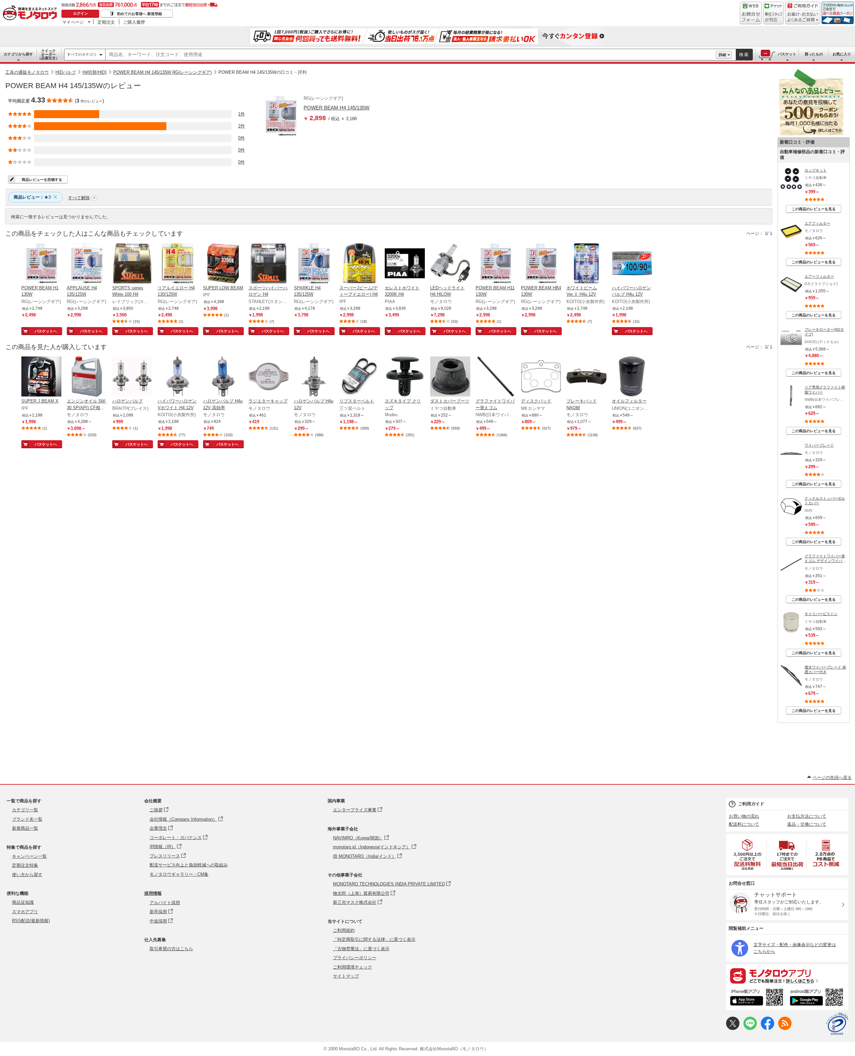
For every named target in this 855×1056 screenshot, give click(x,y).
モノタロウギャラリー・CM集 (179, 874)
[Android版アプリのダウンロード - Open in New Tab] (817, 998)
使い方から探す (27, 874)
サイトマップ (346, 976)
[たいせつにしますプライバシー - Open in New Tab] (837, 1024)
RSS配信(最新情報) (31, 920)
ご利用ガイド (751, 803)
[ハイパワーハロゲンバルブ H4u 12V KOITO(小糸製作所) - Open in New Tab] (632, 264)
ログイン (80, 13)
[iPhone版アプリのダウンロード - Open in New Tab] (756, 998)
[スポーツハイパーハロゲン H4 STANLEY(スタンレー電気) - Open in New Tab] (268, 264)
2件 (241, 125)
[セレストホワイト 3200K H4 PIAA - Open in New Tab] (405, 264)
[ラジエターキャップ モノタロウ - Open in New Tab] (268, 377)
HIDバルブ (65, 72)
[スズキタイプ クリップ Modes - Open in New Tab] (405, 377)
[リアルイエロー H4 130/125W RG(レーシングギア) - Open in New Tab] (178, 264)
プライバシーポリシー (354, 957)
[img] (31, 13)
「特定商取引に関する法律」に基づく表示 (374, 939)
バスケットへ (46, 331)
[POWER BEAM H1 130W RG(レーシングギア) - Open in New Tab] (41, 264)
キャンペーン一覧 (29, 856)
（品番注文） (48, 54)
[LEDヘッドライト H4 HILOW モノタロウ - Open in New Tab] (450, 264)
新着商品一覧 (25, 828)
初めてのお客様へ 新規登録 (139, 14)
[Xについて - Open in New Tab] (732, 1028)
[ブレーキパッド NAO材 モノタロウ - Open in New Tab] (586, 377)
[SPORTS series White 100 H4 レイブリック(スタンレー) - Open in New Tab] (132, 264)
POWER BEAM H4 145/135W (336, 107)
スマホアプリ (25, 911)
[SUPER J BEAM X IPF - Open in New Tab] (41, 377)
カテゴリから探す (18, 54)
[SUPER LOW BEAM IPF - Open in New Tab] (223, 264)
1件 (241, 113)
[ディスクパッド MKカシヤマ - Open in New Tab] (541, 377)
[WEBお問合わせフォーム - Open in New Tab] (751, 13)
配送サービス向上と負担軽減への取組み (189, 864)
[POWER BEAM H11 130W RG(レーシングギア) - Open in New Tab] (496, 264)
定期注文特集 (25, 865)
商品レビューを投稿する (42, 180)
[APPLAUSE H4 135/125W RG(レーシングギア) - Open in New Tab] (87, 264)
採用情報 (153, 893)
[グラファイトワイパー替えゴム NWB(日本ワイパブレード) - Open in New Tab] (496, 377)
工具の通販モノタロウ (27, 72)
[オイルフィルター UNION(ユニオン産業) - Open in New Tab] (632, 377)
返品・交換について (806, 824)
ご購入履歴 (134, 22)
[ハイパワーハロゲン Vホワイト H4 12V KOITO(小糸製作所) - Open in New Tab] (178, 377)
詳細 (722, 55)
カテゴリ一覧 (25, 809)
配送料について (744, 824)
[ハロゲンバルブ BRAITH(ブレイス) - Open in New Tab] (132, 377)
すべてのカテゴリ (82, 54)
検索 (744, 54)
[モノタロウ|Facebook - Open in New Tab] (767, 1028)
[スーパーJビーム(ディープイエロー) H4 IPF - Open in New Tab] (359, 264)
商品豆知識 (23, 902)
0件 (241, 138)
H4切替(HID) (94, 72)
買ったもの (814, 54)
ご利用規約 (344, 930)
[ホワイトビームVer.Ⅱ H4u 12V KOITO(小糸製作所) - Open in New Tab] (586, 264)
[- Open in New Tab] (748, 854)
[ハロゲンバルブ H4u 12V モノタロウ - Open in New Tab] (314, 377)
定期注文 (106, 22)
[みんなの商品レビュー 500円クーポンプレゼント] (811, 134)
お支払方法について (806, 816)
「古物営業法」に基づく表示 (361, 948)
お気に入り (842, 54)
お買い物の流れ (744, 816)
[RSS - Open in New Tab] (785, 1028)
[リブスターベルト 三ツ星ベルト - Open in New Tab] (359, 377)
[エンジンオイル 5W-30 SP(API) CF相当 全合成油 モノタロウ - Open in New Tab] (87, 377)
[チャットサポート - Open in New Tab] (773, 13)
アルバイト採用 (165, 902)
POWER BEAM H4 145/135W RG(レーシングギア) (162, 72)
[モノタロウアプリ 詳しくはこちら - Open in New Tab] (787, 976)
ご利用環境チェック (352, 967)
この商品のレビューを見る (814, 209)
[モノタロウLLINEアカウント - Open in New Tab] (750, 1028)
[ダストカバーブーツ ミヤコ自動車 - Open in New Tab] (450, 377)
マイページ (73, 22)
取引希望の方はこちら (171, 948)
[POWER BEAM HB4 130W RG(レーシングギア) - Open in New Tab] (541, 264)
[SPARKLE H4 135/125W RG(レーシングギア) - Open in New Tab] (314, 264)
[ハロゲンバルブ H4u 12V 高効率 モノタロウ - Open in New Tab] (223, 377)
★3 (32, 197)
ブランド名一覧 (27, 819)
